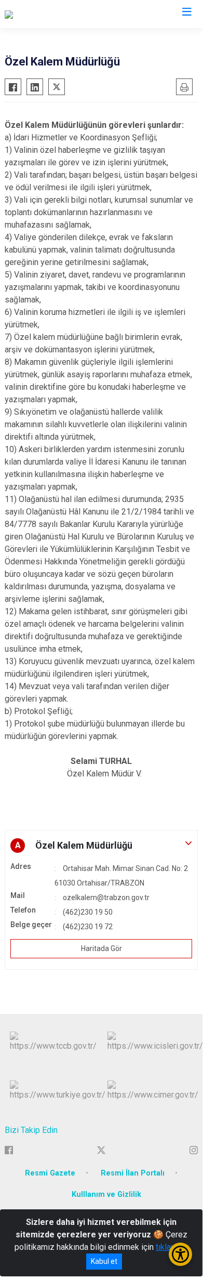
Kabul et (104, 1261)
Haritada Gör (101, 948)
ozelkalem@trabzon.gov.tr (106, 897)
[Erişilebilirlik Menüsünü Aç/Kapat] (180, 1254)
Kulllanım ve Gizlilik (106, 1194)
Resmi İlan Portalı (133, 1173)
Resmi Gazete (50, 1173)
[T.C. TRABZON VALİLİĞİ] (47, 14)
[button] (101, 845)
